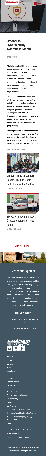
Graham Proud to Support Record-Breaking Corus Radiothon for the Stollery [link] (20, 180)
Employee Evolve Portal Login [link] (18, 409)
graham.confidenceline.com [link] (18, 437)
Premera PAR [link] (12, 420)
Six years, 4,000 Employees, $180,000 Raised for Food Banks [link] (21, 221)
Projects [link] (10, 367)
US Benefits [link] (11, 406)
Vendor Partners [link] (13, 382)
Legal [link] (9, 402)
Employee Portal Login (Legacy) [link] (19, 417)
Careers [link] (10, 378)
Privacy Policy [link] (12, 399)
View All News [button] (22, 246)
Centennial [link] (11, 385)
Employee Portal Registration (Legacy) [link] (22, 413)
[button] (39, 6)
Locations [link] (11, 371)
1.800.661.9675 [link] (13, 434)
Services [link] (10, 364)
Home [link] (9, 360)
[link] (20, 4)
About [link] (9, 375)
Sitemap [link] (10, 424)
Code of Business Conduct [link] (17, 395)
